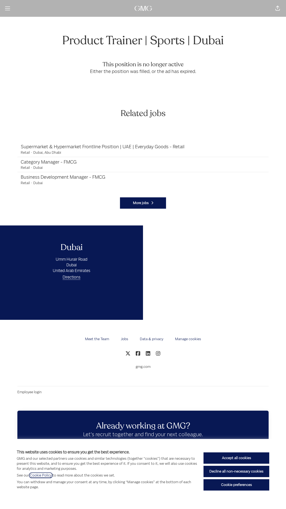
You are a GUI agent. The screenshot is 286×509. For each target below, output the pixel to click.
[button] (277, 8)
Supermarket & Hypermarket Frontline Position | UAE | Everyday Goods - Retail (102, 146)
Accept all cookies (236, 458)
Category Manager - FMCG (49, 162)
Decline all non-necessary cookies (236, 471)
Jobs (124, 339)
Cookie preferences (236, 485)
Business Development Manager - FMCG (63, 177)
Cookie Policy (41, 475)
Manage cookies (188, 339)
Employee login (29, 392)
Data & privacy (151, 339)
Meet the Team (97, 339)
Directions (71, 277)
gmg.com (143, 367)
